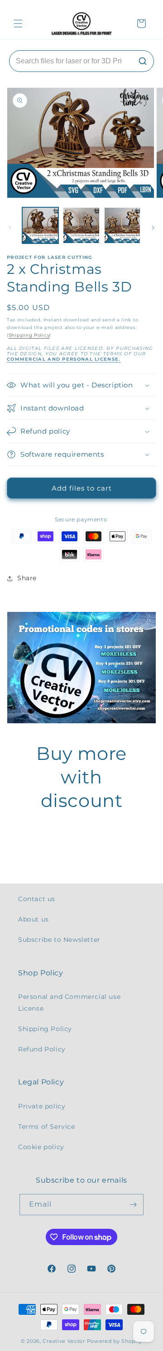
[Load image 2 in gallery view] (81, 225)
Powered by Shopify (115, 1341)
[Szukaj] (142, 61)
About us (33, 919)
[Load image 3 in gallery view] (122, 225)
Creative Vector (64, 1341)
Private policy (41, 1106)
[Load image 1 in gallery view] (40, 225)
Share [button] (27, 578)
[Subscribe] (133, 1204)
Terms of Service (46, 1126)
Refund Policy (42, 1049)
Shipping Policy (29, 335)
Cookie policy (41, 1147)
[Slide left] (10, 228)
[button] (18, 23)
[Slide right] (153, 228)
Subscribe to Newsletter (59, 940)
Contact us (36, 899)
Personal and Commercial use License (69, 1002)
